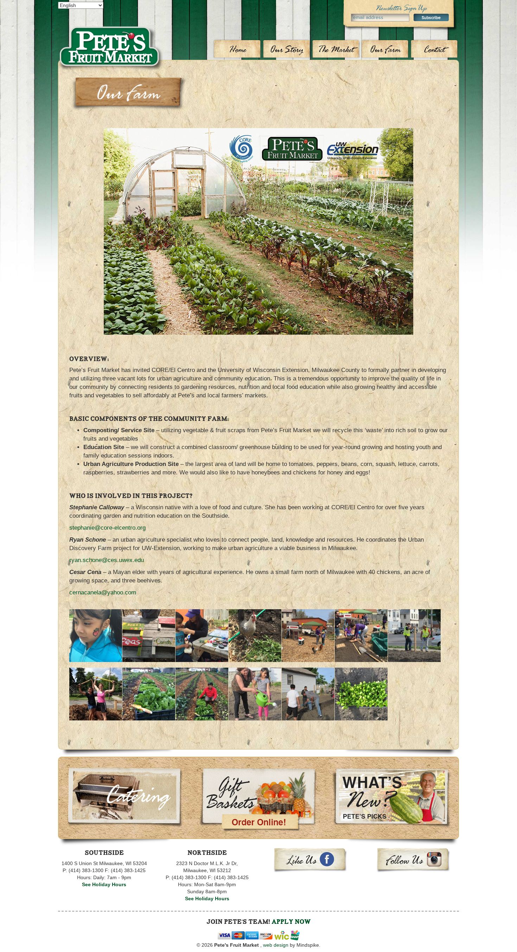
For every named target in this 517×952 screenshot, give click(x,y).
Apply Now (291, 922)
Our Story (286, 49)
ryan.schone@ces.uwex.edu (106, 560)
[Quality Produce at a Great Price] (111, 34)
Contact (434, 49)
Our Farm (385, 49)
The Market (336, 49)
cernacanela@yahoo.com (102, 592)
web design (275, 945)
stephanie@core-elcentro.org (107, 527)
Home (237, 49)
